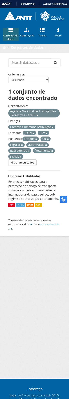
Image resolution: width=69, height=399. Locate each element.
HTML (20, 204)
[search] (56, 62)
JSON (30, 204)
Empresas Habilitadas (24, 176)
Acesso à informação (55, 4)
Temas (42, 35)
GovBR (6, 4)
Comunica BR (28, 4)
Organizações (26, 35)
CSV (38, 204)
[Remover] (37, 115)
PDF (12, 204)
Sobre (58, 35)
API (31, 224)
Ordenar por (16, 74)
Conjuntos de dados (10, 37)
